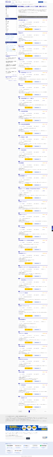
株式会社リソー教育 (24, 137)
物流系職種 (10, 49)
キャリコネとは (20, 432)
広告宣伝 (7, 46)
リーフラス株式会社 (22, 227)
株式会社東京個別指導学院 (25, 124)
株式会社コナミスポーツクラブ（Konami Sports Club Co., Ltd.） (29, 267)
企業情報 (16, 433)
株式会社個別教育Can (22, 319)
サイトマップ (35, 433)
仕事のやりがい (12, 35)
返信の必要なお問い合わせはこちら (18, 436)
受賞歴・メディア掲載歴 (8, 433)
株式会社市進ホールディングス (26, 72)
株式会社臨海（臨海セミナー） (24, 20)
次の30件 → (45, 411)
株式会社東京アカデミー (22, 253)
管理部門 (15, 45)
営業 (10, 45)
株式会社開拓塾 (21, 162)
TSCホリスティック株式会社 (23, 333)
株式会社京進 (23, 384)
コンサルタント (8, 45)
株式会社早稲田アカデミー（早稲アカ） (27, 98)
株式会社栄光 (21, 85)
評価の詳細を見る (37, 29)
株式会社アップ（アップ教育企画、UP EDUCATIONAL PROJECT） (30, 188)
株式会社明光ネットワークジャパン (27, 279)
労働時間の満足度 (8, 35)
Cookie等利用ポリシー (26, 433)
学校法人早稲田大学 (22, 346)
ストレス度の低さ (8, 37)
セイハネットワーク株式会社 (23, 292)
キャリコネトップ (7, 432)
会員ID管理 (17, 432)
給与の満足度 (7, 38)
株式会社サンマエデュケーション (24, 305)
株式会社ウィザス (24, 397)
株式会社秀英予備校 (24, 111)
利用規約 (36, 432)
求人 (10, 432)
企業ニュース (13, 432)
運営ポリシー (24, 432)
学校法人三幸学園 (21, 372)
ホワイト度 (11, 38)
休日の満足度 (12, 37)
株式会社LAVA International (23, 359)
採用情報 (46, 443)
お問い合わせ (13, 433)
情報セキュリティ (31, 433)
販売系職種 (7, 49)
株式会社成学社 (23, 150)
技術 (12, 45)
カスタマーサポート (11, 46)
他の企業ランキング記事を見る (13, 80)
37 (36, 411)
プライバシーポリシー (20, 433)
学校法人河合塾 (21, 46)
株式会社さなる (21, 59)
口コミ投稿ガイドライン (29, 432)
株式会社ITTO (21, 32)
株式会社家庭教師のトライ (23, 175)
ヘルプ (34, 432)
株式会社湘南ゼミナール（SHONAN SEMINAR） (26, 240)
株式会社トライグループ (22, 214)
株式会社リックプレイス (22, 201)
